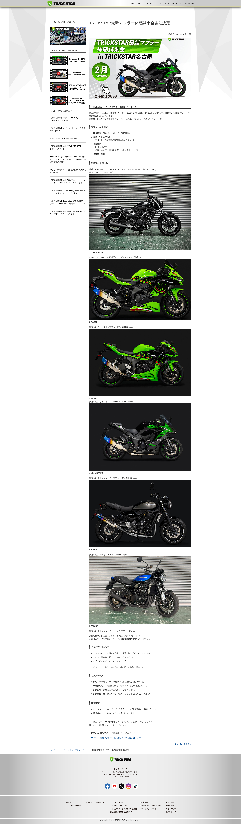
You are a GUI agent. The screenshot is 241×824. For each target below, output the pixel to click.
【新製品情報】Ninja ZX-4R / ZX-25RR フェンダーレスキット (68, 147)
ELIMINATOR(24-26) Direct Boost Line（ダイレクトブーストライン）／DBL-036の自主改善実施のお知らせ (68, 159)
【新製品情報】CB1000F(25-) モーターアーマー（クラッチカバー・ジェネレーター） (67, 192)
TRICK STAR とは (137, 4)
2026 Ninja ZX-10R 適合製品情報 (63, 139)
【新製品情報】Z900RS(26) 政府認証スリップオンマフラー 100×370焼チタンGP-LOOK (68, 202)
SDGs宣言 (170, 806)
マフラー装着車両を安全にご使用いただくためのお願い (68, 171)
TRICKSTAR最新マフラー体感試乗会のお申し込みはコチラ (115, 738)
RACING (150, 4)
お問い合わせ (189, 4)
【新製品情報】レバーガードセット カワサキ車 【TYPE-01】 (67, 129)
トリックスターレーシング (96, 802)
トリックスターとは (73, 806)
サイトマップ (171, 809)
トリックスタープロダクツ (73, 750)
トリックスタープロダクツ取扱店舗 (123, 809)
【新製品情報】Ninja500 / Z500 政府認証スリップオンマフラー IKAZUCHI (67, 213)
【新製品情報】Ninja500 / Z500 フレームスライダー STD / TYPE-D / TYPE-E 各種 (67, 181)
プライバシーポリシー (149, 809)
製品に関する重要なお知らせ (121, 812)
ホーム (53, 750)
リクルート (170, 802)
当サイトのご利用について (151, 806)
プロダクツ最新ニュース (64, 111)
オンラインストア (162, 4)
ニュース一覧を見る (183, 744)
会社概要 (144, 802)
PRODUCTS (176, 4)
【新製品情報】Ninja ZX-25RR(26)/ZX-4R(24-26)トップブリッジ (65, 119)
